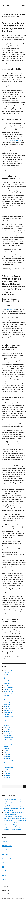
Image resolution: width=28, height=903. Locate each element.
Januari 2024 (7, 733)
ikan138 (4, 841)
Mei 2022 (6, 769)
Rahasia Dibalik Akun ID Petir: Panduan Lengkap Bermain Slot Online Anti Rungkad (13, 802)
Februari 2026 (8, 681)
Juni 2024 (6, 723)
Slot (10, 656)
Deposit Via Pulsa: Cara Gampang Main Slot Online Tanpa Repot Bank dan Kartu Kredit (14, 808)
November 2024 (8, 712)
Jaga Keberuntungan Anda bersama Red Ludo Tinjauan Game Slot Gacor (13, 27)
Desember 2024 (8, 710)
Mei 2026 (6, 674)
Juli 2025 (6, 695)
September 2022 (8, 767)
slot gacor (5, 854)
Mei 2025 (6, 700)
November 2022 (8, 763)
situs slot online (7, 845)
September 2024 (8, 716)
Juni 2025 (6, 698)
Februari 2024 (8, 731)
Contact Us (5, 890)
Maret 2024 (7, 729)
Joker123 (4, 862)
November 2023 (8, 737)
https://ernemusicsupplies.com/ (11, 140)
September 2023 (8, 742)
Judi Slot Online (16, 268)
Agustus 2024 (8, 719)
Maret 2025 (7, 704)
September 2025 (8, 691)
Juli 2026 (6, 672)
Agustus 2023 (8, 744)
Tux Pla (5, 5)
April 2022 (7, 771)
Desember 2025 (8, 685)
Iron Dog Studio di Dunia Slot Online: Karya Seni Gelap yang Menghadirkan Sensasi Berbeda (15, 814)
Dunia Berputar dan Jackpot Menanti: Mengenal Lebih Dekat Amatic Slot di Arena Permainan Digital (15, 821)
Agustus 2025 (8, 693)
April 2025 (7, 702)
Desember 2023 (8, 735)
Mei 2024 (6, 725)
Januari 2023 (7, 758)
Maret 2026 (7, 679)
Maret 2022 (7, 773)
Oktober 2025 (8, 689)
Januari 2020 (7, 777)
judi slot (4, 871)
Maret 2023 (7, 754)
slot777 (4, 875)
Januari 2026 (7, 683)
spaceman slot (10, 309)
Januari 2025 (7, 708)
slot (3, 866)
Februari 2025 (8, 706)
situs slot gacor (6, 858)
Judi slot (4, 879)
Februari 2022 (8, 775)
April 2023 (7, 752)
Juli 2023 (6, 746)
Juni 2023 (6, 748)
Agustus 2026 (8, 670)
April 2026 (7, 677)
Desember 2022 (8, 761)
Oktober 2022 (8, 765)
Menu (23, 5)
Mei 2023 (6, 750)
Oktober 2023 (8, 740)
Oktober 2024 (8, 714)
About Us (5, 886)
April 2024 (7, 727)
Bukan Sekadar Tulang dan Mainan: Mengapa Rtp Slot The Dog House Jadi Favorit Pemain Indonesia (14, 827)
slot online (5, 850)
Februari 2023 (8, 756)
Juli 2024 (6, 721)
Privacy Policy (6, 894)
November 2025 (8, 687)
